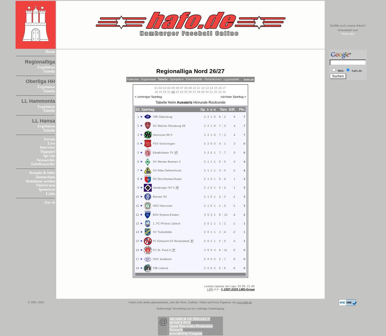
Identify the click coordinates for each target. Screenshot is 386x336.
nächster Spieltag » (233, 96)
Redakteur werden (40, 181)
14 (211, 88)
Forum (49, 139)
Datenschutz (45, 177)
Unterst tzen (45, 185)
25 (186, 91)
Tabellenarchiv (43, 164)
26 (190, 91)
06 (177, 88)
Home (50, 52)
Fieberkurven (213, 79)
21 (169, 91)
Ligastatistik (231, 79)
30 (207, 91)
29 (203, 91)
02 (160, 88)
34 (224, 91)
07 (181, 88)
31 (211, 91)
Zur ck (49, 202)
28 (198, 91)
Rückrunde (217, 102)
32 (215, 91)
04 (169, 88)
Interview (47, 147)
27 (194, 91)
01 (156, 88)
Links (50, 194)
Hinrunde (200, 102)
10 (194, 88)
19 (160, 91)
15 (215, 88)
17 (224, 88)
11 (198, 88)
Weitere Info (348, 33)
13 (207, 88)
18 (156, 91)
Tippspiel (47, 152)
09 (190, 88)
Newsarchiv (45, 160)
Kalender (133, 79)
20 (164, 91)
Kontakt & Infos (42, 173)
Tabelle (49, 71)
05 (173, 88)
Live (51, 143)
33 (220, 91)
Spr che (49, 156)
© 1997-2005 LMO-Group (238, 289)
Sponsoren (46, 189)
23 (177, 91)
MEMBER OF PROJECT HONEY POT (189, 321)
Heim (172, 102)
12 (203, 88)
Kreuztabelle (194, 79)
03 (164, 88)
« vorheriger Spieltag (148, 96)
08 (186, 88)
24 (181, 91)
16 (220, 88)
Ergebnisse (46, 67)
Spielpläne (177, 79)
